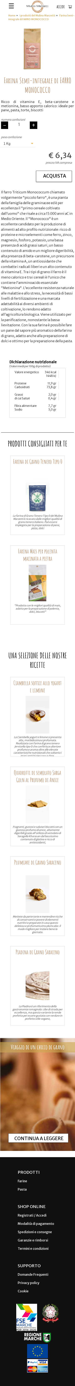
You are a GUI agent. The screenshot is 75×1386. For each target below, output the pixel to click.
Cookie (23, 1291)
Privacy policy (28, 1283)
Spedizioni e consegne (35, 1232)
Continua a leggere (39, 1138)
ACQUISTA (54, 176)
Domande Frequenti (33, 1274)
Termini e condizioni (33, 1248)
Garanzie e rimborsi (33, 1240)
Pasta (22, 1189)
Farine (22, 1181)
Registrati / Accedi (32, 1215)
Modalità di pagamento (36, 1224)
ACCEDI (61, 6)
